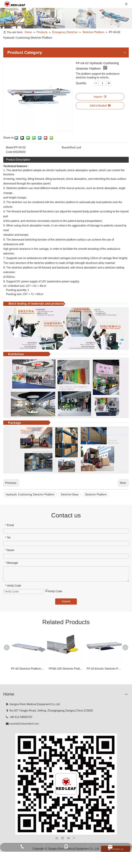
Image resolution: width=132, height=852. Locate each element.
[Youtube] (68, 838)
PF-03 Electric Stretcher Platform (104, 668)
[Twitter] (74, 838)
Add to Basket (98, 105)
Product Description (18, 159)
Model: (10, 147)
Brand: (66, 147)
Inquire (98, 96)
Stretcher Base (70, 494)
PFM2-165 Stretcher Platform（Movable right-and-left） (66, 668)
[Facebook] (57, 838)
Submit (66, 601)
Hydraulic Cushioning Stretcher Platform (30, 494)
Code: (9, 151)
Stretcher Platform (96, 494)
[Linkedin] (62, 838)
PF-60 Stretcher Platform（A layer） (28, 668)
